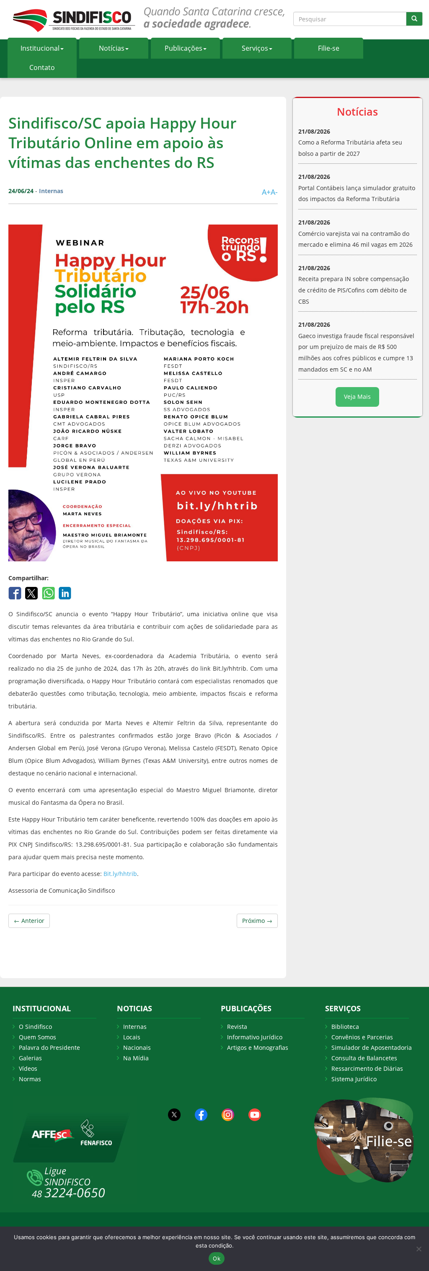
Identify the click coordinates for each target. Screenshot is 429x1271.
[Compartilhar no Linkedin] (65, 593)
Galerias (30, 1058)
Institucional (40, 48)
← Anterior (29, 921)
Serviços (255, 48)
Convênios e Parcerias (362, 1037)
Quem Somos (37, 1037)
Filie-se (328, 48)
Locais (131, 1037)
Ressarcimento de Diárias (367, 1068)
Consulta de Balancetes (364, 1058)
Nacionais (137, 1047)
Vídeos (28, 1068)
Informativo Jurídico (254, 1037)
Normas (30, 1079)
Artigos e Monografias (257, 1047)
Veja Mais (357, 396)
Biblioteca (345, 1027)
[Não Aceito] (418, 1249)
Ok (216, 1258)
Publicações (183, 48)
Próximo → (257, 921)
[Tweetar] (32, 593)
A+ (266, 192)
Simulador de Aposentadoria (371, 1047)
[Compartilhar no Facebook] (15, 593)
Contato (42, 67)
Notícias (111, 48)
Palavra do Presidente (49, 1047)
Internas (135, 1027)
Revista (237, 1027)
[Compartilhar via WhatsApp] (49, 593)
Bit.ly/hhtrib (120, 874)
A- (274, 192)
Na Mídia (136, 1058)
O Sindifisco (35, 1027)
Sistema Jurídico (354, 1079)
